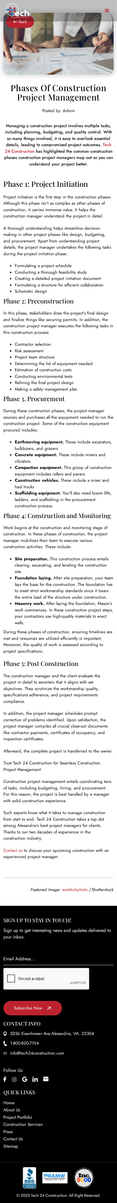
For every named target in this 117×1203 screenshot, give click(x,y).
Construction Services (23, 1124)
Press (8, 1132)
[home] (16, 10)
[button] (107, 11)
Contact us (12, 850)
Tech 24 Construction (49, 1195)
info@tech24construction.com (37, 1053)
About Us (11, 1110)
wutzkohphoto (74, 889)
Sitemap (10, 1146)
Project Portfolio (17, 1117)
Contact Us (13, 1139)
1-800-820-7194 (24, 1043)
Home (8, 1103)
